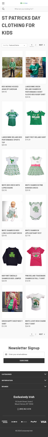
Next (41, 45)
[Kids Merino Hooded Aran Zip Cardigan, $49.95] (12, 67)
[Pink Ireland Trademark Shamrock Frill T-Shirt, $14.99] (36, 256)
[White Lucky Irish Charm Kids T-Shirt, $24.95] (36, 301)
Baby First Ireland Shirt (35, 137)
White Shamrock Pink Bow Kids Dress (34, 186)
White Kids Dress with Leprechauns (11, 186)
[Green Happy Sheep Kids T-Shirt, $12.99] (12, 301)
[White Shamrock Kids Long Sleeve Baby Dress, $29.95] (12, 211)
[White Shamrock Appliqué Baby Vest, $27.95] (36, 211)
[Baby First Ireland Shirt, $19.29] (36, 118)
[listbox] (17, 45)
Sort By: (5, 45)
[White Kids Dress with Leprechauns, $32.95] (12, 165)
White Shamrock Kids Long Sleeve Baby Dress (12, 231)
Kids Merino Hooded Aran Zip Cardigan (10, 88)
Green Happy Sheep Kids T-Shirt (12, 322)
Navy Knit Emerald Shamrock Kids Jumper (11, 277)
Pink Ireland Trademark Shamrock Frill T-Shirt (35, 277)
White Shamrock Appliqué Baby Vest (33, 231)
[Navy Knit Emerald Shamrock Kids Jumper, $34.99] (12, 256)
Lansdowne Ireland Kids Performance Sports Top (12, 140)
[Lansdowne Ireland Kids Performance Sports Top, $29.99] (12, 118)
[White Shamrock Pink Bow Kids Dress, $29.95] (36, 165)
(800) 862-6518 (25, 409)
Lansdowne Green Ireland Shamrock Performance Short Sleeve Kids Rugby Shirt (35, 91)
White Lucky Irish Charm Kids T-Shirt (35, 322)
